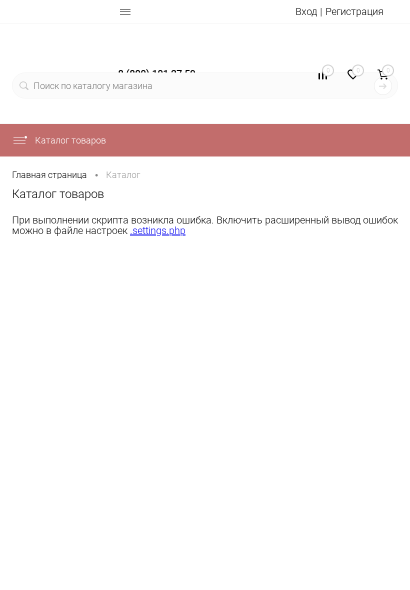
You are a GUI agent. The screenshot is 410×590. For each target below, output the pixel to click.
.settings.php (158, 230)
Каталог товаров (69, 140)
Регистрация (355, 12)
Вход (306, 12)
